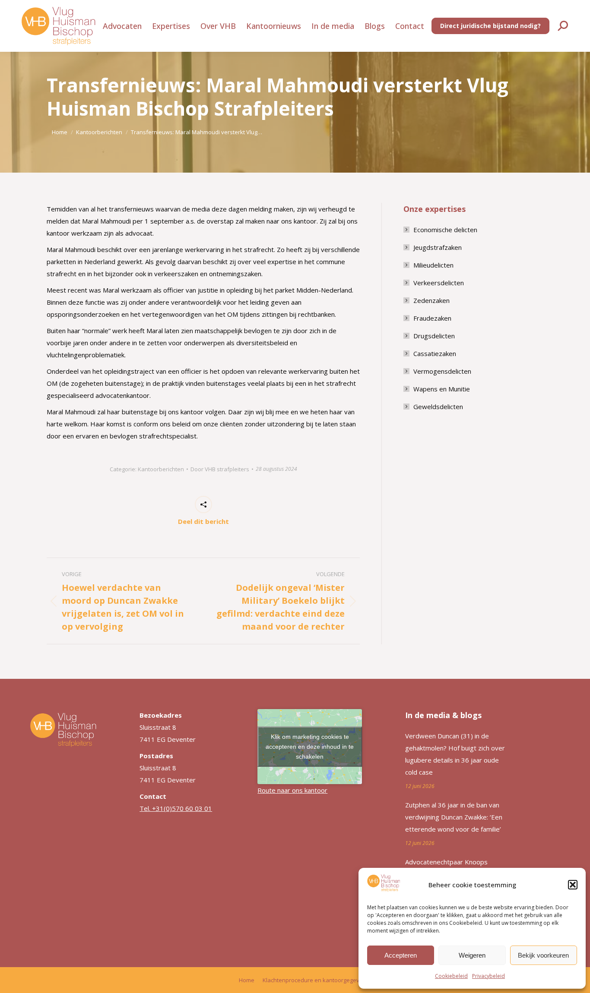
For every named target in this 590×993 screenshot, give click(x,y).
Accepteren (400, 955)
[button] (572, 884)
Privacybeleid (488, 976)
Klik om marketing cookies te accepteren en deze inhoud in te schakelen (310, 746)
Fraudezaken (432, 318)
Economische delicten (445, 229)
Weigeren (472, 955)
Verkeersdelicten (438, 282)
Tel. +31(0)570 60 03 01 (176, 808)
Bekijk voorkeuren (543, 955)
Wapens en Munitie (441, 389)
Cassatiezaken (434, 353)
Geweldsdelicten (438, 406)
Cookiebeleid (451, 976)
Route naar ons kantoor (292, 790)
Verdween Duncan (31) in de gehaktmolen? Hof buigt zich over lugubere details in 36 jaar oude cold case (455, 753)
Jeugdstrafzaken (437, 247)
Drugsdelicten (434, 335)
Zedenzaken (431, 300)
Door (219, 469)
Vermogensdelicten (442, 371)
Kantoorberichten (161, 469)
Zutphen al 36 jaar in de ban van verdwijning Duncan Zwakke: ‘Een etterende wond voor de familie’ (453, 817)
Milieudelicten (433, 265)
